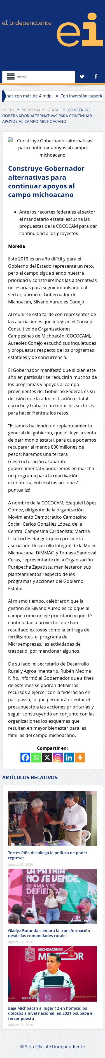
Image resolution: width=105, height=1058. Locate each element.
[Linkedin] (69, 757)
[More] (80, 757)
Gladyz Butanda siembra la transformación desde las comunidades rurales (49, 933)
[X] (47, 757)
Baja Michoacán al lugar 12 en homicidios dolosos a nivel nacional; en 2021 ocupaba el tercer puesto (51, 1013)
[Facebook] (25, 757)
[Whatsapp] (36, 757)
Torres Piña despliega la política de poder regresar (47, 855)
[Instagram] (58, 757)
